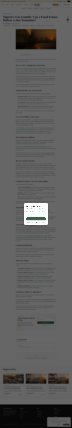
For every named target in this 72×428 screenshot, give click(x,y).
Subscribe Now (35, 218)
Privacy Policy (38, 222)
